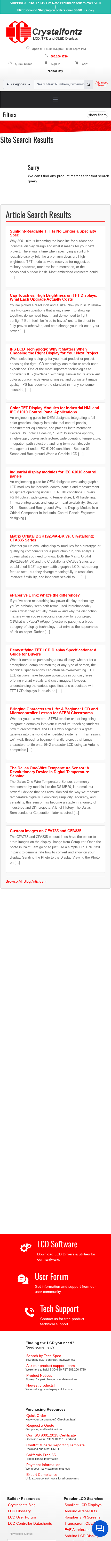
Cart (85, 63)
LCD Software (57, 1244)
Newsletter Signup (21, 1533)
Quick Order (20, 63)
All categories (16, 84)
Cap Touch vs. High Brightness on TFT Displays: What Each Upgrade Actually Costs (53, 297)
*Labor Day (55, 70)
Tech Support (59, 1308)
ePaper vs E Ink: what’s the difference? (45, 595)
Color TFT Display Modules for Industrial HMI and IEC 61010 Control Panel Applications (54, 410)
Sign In (55, 63)
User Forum (52, 1276)
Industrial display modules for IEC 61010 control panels (53, 474)
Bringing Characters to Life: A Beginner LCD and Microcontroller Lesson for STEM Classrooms (54, 711)
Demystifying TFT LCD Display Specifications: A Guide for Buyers (53, 652)
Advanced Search (102, 84)
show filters (97, 115)
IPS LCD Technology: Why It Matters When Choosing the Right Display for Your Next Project (54, 351)
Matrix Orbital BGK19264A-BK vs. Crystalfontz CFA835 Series (52, 538)
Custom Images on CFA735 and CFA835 (45, 831)
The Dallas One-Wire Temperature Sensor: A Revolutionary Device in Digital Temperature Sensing (49, 772)
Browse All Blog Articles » (26, 881)
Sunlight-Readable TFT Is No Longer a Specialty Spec (53, 233)
